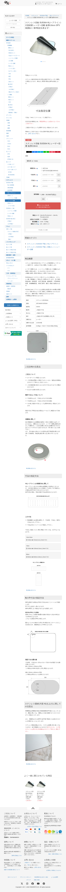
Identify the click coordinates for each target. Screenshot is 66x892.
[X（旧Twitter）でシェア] (29, 152)
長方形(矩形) (11, 174)
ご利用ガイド (9, 317)
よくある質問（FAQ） (11, 320)
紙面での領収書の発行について (12, 869)
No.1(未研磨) (10, 185)
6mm (8, 146)
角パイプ (8, 162)
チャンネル (9, 117)
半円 (10, 73)
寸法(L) (33, 180)
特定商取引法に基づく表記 (41, 877)
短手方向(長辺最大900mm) (50, 170)
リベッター (10, 281)
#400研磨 (9, 190)
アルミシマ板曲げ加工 (13, 231)
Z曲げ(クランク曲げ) (14, 92)
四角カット (51, 247)
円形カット (11, 66)
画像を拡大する (31, 359)
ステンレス (31, 244)
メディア (28, 880)
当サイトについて (10, 328)
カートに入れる (43, 206)
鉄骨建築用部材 (10, 257)
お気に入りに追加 (44, 229)
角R (34, 186)
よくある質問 (54, 877)
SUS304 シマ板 (10, 208)
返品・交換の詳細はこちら (55, 854)
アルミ (8, 226)
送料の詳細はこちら (17, 855)
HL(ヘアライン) (52, 244)
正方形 (10, 172)
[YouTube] (38, 883)
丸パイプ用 (9, 244)
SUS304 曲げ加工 (10, 218)
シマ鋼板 (9, 94)
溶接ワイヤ (9, 294)
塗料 (7, 297)
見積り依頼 (37, 880)
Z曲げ (9, 239)
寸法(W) (33, 175)
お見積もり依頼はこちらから (53, 870)
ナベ (8, 268)
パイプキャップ (10, 242)
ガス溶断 (11, 60)
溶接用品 (8, 283)
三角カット (11, 81)
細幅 (8, 128)
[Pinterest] (44, 883)
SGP (8, 156)
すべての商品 (10, 37)
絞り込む (13, 27)
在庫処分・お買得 (11, 299)
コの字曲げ (11, 89)
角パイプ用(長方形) (11, 252)
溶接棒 (8, 291)
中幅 (8, 125)
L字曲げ (11, 86)
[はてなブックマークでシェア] (40, 152)
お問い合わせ (32, 133)
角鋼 (7, 133)
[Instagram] (27, 883)
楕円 (10, 76)
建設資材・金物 (10, 255)
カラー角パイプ (11, 167)
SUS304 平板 (41, 244)
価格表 (32, 161)
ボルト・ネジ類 (10, 260)
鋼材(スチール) (10, 40)
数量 (43, 199)
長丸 (10, 79)
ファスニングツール (11, 276)
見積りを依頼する (13, 305)
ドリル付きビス (10, 265)
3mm (8, 141)
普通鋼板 (9, 45)
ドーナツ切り (12, 68)
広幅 (8, 123)
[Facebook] (32, 883)
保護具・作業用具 (10, 286)
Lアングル (8, 115)
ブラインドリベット (12, 278)
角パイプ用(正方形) (11, 249)
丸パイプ (8, 151)
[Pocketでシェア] (52, 152)
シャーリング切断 (13, 58)
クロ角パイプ (10, 164)
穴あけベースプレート (14, 55)
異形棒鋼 (8, 130)
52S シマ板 (9, 229)
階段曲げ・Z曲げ (13, 112)
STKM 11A (10, 159)
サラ (8, 270)
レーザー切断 (12, 63)
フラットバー (9, 138)
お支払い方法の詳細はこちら (34, 826)
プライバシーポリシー (25, 877)
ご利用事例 (8, 313)
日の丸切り (11, 50)
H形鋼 (7, 120)
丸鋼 (7, 136)
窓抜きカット (12, 53)
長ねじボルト (9, 263)
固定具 (9, 288)
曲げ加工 (10, 84)
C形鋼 (7, 177)
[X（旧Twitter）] (22, 883)
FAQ (29, 865)
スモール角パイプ (11, 169)
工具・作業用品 (10, 273)
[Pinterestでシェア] (58, 152)
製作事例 (7, 310)
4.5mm (9, 143)
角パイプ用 (9, 247)
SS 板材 (8, 43)
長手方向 (45, 168)
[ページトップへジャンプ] (33, 808)
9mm (8, 149)
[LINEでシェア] (46, 152)
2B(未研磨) (10, 187)
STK (8, 154)
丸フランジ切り (12, 71)
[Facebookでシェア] (35, 152)
